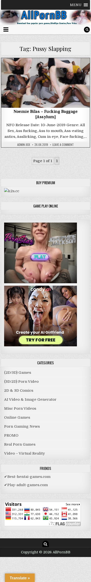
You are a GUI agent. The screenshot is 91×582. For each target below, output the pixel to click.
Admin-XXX (23, 144)
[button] (76, 5)
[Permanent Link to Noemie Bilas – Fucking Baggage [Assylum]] (45, 83)
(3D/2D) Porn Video (21, 381)
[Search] (87, 30)
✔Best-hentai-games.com (27, 476)
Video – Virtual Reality (24, 453)
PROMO (11, 435)
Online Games (17, 417)
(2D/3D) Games (17, 372)
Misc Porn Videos (45, 70)
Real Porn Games (19, 444)
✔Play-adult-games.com (26, 485)
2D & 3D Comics (18, 390)
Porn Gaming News (22, 426)
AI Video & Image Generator (30, 399)
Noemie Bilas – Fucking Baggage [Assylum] (45, 114)
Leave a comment (63, 144)
